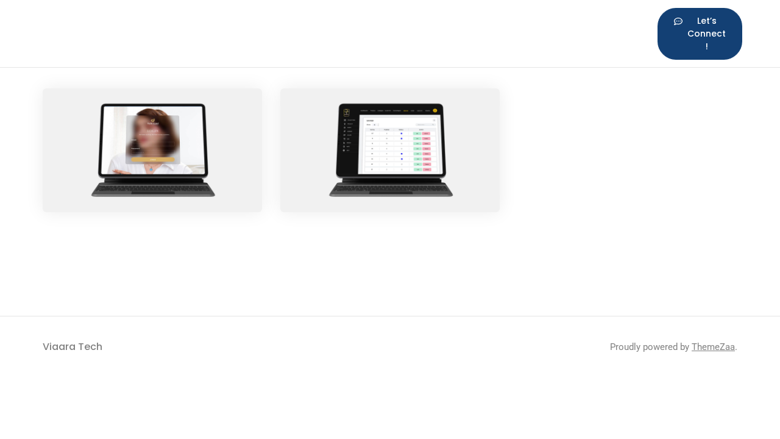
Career (514, 24)
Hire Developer (436, 33)
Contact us (589, 33)
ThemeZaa (713, 346)
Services (296, 24)
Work (228, 24)
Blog (363, 24)
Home (107, 24)
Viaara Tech (72, 347)
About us (167, 33)
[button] (700, 34)
